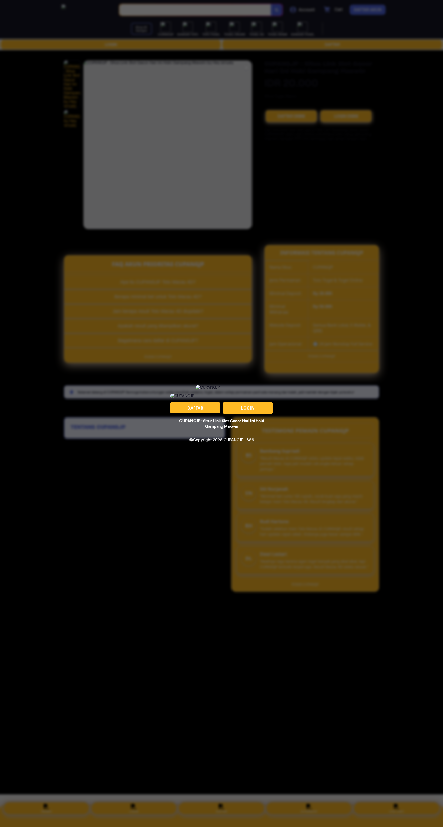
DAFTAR (195, 408)
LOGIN (248, 408)
